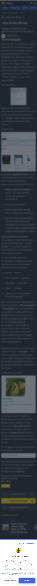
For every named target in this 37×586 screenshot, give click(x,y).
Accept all (27, 580)
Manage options (10, 580)
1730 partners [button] (14, 561)
